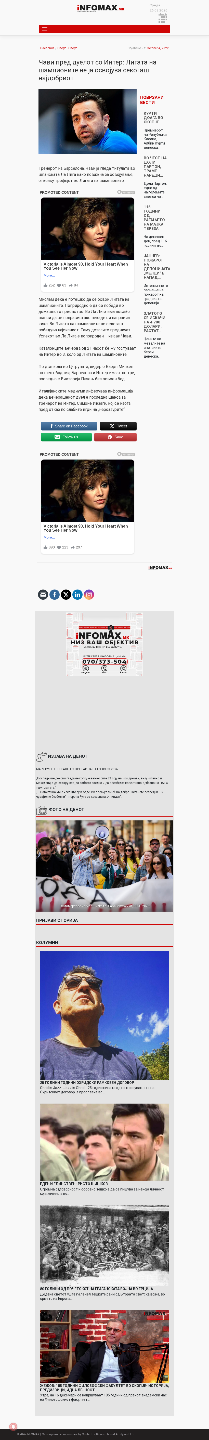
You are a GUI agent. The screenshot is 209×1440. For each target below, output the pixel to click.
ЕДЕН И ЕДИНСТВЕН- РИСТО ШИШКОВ (74, 1184)
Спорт (61, 48)
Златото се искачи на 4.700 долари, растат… (154, 322)
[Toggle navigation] (45, 29)
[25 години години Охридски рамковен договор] (104, 1015)
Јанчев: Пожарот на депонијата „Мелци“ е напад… (157, 267)
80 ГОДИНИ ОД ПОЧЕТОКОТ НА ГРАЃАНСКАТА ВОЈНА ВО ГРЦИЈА (96, 1289)
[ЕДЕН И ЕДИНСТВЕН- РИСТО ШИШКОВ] (104, 1142)
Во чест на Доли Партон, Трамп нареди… (155, 167)
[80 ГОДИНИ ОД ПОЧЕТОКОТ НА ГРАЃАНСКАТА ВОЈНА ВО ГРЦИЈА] (104, 1245)
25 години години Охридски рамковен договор (87, 1083)
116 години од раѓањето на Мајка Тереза (154, 218)
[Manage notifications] (13, 1427)
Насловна (47, 48)
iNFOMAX (33, 1434)
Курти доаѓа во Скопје (153, 117)
